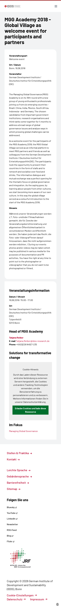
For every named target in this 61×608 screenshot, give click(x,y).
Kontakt (12, 459)
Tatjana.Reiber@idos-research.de (33, 341)
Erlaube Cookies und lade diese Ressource (30, 410)
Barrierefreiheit (16, 482)
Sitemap (12, 488)
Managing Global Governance (23, 431)
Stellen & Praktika (18, 453)
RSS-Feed (12, 530)
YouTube (11, 513)
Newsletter (12, 524)
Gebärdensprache (18, 476)
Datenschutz (14, 599)
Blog (9, 535)
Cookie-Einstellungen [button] (20, 595)
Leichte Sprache (17, 470)
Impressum (37, 599)
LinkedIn (11, 518)
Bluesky (11, 507)
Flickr (10, 541)
